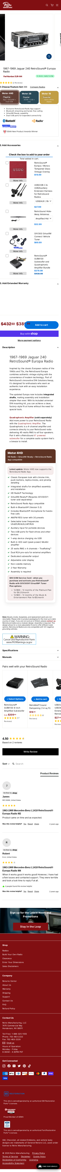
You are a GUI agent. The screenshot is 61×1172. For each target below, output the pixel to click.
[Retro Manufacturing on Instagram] (3, 1065)
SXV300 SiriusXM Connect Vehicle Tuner (42, 236)
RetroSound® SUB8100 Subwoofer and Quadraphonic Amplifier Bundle (42, 261)
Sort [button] (5, 764)
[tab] (49, 774)
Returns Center (9, 981)
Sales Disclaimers (10, 966)
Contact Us (7, 1001)
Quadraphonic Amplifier (22, 417)
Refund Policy (8, 1008)
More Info (18, 180)
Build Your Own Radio (12, 954)
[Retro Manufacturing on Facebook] (9, 1065)
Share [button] (36, 824)
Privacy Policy (38, 1153)
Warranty (6, 989)
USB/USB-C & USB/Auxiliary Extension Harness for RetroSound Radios (43, 191)
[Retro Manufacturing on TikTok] (29, 1065)
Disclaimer (25, 1156)
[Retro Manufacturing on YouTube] (14, 1065)
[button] (15, 719)
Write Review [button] (30, 751)
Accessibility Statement (13, 1163)
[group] (30, 739)
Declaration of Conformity (14, 1160)
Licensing (33, 1160)
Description (8, 347)
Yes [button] (24, 824)
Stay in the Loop (30, 926)
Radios (5, 950)
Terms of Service (10, 1156)
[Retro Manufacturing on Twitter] (19, 1065)
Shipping (6, 993)
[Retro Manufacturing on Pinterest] (24, 1065)
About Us (6, 985)
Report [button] (30, 824)
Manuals (7, 657)
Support (6, 997)
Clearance (7, 958)
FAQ (4, 1004)
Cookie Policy (39, 1156)
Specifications (10, 650)
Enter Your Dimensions (13, 962)
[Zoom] (49, 56)
